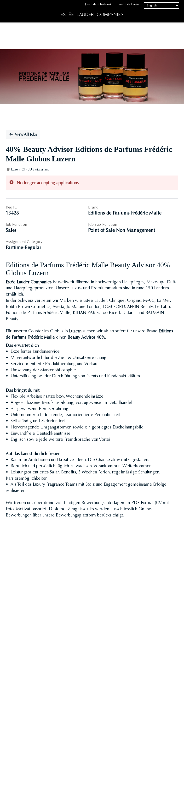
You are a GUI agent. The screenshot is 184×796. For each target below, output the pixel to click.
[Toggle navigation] (7, 12)
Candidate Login (127, 4)
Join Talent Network (98, 4)
